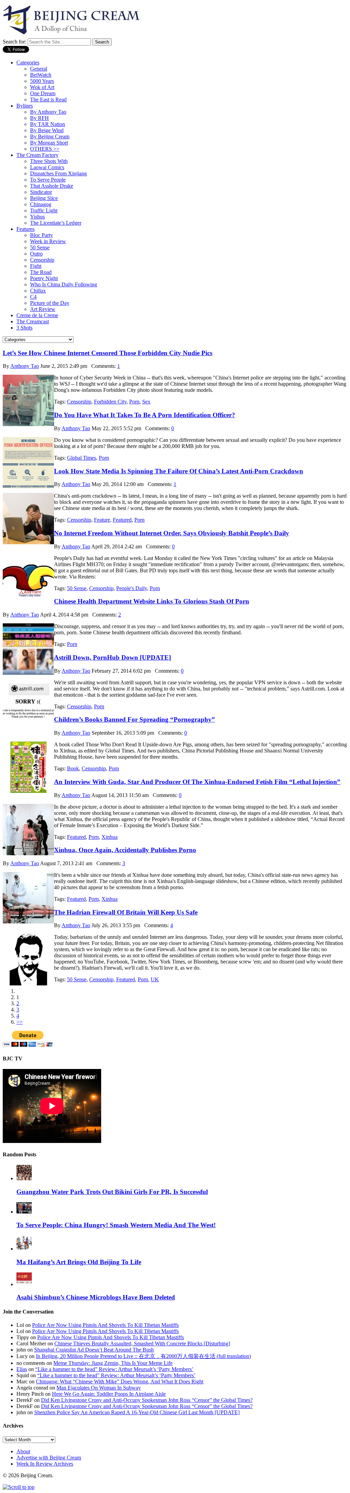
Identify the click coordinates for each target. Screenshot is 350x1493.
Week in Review (48, 241)
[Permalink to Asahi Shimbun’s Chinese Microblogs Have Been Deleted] (24, 1284)
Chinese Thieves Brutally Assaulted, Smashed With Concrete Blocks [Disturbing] (142, 1343)
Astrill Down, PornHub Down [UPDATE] (112, 657)
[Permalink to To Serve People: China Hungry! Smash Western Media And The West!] (24, 1212)
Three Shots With (49, 161)
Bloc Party (41, 235)
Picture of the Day (49, 303)
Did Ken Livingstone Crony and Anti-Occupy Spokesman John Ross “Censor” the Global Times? (147, 1400)
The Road (41, 272)
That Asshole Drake (51, 186)
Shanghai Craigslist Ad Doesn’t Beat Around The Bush (94, 1350)
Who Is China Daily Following (63, 284)
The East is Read (48, 99)
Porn (134, 402)
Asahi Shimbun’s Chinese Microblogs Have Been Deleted (95, 1297)
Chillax (38, 291)
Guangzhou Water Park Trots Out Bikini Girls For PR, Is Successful (112, 1191)
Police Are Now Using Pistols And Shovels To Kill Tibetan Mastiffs (105, 1325)
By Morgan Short (49, 143)
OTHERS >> (44, 149)
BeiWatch (40, 75)
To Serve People (48, 180)
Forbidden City (110, 402)
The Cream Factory (37, 155)
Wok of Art (42, 87)
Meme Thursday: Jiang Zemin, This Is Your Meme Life (113, 1363)
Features (25, 229)
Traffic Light (43, 210)
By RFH (39, 118)
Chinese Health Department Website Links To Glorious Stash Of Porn (151, 601)
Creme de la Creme (37, 315)
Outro (36, 254)
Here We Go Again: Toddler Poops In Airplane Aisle (109, 1394)
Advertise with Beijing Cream (48, 1457)
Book (73, 768)
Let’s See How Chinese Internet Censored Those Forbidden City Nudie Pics (107, 353)
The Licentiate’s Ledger (55, 223)
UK (155, 979)
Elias (21, 1369)
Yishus (37, 217)
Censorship (42, 260)
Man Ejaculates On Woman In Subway (98, 1388)
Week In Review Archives (44, 1464)
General (38, 69)
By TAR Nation (47, 124)
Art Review (42, 309)
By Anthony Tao (48, 112)
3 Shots (24, 328)
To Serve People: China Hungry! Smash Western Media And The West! (116, 1225)
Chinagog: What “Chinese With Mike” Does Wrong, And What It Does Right (119, 1381)
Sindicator (41, 192)
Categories (27, 62)
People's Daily (131, 588)
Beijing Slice (44, 198)
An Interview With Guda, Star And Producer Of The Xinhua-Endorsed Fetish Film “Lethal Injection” (197, 781)
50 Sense (40, 247)
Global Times (81, 458)
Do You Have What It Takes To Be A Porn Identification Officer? (144, 415)
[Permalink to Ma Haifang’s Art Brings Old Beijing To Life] (24, 1249)
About (23, 1451)
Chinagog (40, 204)
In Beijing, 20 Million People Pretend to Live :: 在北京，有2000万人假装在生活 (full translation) (143, 1356)
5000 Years (42, 81)
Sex (146, 402)
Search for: (14, 42)
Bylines (24, 106)
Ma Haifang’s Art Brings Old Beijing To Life (78, 1262)
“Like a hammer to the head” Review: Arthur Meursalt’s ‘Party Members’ (114, 1369)
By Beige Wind (47, 130)
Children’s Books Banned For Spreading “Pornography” (134, 719)
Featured (122, 520)
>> (19, 1022)
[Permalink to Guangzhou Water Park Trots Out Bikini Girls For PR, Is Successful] (24, 1178)
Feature (102, 520)
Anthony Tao (24, 366)
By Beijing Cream (49, 136)
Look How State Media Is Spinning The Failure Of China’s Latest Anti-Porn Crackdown (178, 471)
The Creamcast (32, 321)
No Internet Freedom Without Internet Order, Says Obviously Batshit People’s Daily (171, 533)
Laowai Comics (47, 167)
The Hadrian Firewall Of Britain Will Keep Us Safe (126, 912)
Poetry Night (44, 278)
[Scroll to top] (19, 1487)
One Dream (42, 93)
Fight (35, 266)
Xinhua (110, 837)
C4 (33, 297)
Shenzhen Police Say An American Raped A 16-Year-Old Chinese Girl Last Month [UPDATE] (137, 1412)
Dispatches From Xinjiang (58, 173)
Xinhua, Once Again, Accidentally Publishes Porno (125, 850)
